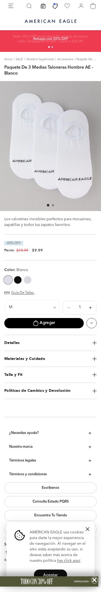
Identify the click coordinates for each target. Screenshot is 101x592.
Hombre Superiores (40, 59)
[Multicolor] (27, 280)
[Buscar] (29, 6)
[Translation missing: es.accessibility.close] (87, 529)
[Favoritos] (67, 6)
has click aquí (68, 561)
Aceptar (50, 575)
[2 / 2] (52, 47)
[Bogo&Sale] (49, 581)
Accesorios (65, 59)
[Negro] (18, 280)
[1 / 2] (49, 47)
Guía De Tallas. (22, 293)
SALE (19, 59)
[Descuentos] (55, 6)
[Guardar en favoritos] (91, 323)
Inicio (8, 59)
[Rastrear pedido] (43, 6)
